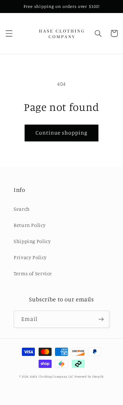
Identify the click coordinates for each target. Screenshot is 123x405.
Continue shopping (62, 132)
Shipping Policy (32, 241)
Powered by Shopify (89, 376)
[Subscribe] (101, 319)
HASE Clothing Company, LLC (51, 376)
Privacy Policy (30, 257)
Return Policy (29, 225)
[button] (9, 33)
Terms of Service (33, 273)
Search (22, 209)
